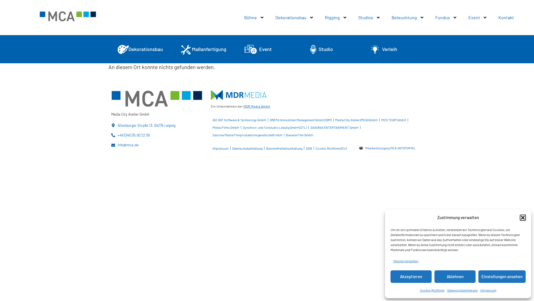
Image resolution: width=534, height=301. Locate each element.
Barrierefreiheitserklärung (284, 148)
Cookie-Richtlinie (432, 290)
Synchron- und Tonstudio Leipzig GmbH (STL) (275, 127)
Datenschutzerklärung (462, 290)
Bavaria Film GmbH (299, 135)
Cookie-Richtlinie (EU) (331, 148)
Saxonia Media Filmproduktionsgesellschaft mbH (247, 135)
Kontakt (506, 17)
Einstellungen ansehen (502, 276)
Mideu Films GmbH (225, 127)
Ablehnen (455, 276)
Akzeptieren (411, 276)
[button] (523, 217)
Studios (365, 17)
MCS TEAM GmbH (393, 120)
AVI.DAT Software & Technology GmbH (239, 120)
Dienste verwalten (405, 261)
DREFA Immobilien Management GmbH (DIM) (301, 120)
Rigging (332, 17)
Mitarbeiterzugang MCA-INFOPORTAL (390, 148)
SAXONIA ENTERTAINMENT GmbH (334, 127)
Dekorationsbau (290, 17)
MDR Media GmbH (256, 106)
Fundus (442, 17)
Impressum (488, 290)
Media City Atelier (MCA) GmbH (356, 120)
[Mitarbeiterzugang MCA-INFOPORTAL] (361, 148)
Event (474, 17)
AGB (309, 148)
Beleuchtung (404, 17)
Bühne (250, 17)
